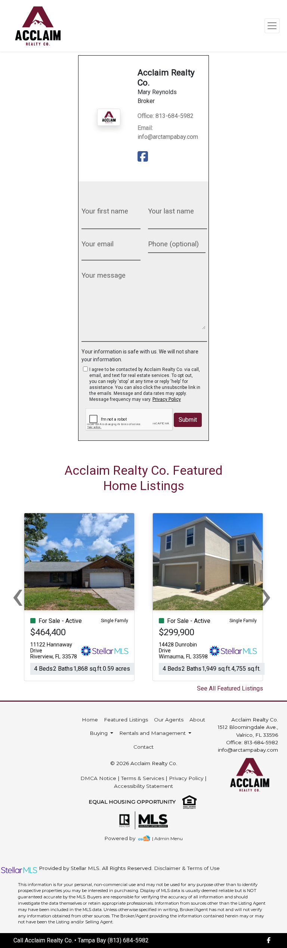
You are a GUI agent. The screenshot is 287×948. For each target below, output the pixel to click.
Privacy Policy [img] (166, 399)
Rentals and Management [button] (153, 733)
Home (90, 720)
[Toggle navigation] (272, 25)
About (197, 720)
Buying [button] (99, 733)
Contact (143, 747)
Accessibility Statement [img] (143, 786)
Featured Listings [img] (126, 720)
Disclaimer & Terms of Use (187, 868)
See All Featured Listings (230, 688)
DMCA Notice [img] (98, 778)
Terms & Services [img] (142, 778)
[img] (144, 156)
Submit (188, 419)
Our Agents (168, 720)
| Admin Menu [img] (167, 838)
